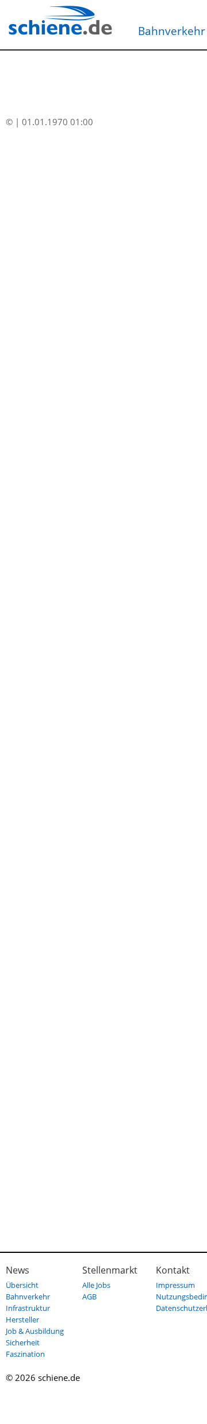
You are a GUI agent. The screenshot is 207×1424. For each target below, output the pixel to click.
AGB (89, 1296)
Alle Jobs (96, 1285)
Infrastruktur (28, 1308)
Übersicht (22, 1285)
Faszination (25, 1354)
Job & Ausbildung (35, 1331)
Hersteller (22, 1319)
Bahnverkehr (28, 1296)
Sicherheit (23, 1342)
